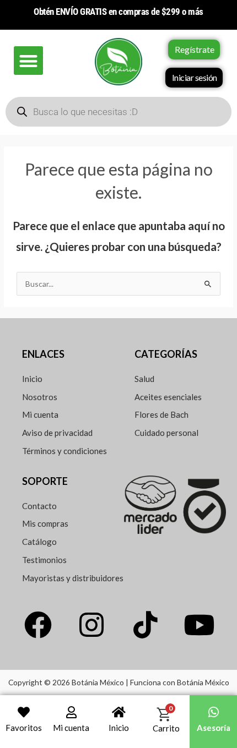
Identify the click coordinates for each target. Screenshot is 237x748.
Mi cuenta (71, 728)
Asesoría (213, 728)
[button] (28, 60)
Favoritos (24, 728)
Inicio (119, 728)
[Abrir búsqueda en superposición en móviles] (118, 111)
